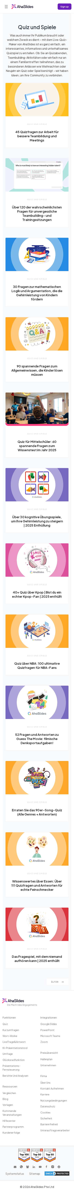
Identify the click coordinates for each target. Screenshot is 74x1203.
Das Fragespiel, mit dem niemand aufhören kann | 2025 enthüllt (37, 958)
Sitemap (34, 1173)
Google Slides (48, 1023)
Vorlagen (8, 1104)
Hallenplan (46, 1059)
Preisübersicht (49, 1052)
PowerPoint (47, 1030)
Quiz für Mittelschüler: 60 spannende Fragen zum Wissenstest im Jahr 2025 (37, 446)
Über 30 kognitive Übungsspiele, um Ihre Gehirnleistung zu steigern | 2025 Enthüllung (37, 521)
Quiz (5, 1023)
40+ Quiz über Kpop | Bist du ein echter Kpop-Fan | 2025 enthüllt (37, 594)
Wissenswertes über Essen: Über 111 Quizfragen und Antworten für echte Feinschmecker (36, 885)
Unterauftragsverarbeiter (55, 1130)
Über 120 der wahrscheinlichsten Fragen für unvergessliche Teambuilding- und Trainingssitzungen (37, 213)
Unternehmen (48, 1065)
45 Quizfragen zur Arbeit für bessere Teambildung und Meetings (37, 136)
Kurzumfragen (11, 1030)
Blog (5, 1098)
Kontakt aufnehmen (52, 1088)
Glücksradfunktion (14, 1059)
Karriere (45, 1094)
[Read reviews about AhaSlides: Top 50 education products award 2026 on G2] (37, 1155)
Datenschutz (47, 1106)
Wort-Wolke (10, 1035)
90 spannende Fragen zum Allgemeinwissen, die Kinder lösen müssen (37, 370)
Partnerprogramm (13, 1126)
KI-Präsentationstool (15, 1047)
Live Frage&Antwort (14, 1041)
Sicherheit (46, 1118)
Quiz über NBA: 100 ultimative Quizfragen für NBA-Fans (37, 665)
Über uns (45, 1082)
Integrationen (48, 1017)
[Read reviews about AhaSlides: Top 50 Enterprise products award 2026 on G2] (50, 1155)
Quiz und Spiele (37, 124)
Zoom (44, 1041)
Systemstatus (14, 1173)
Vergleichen (9, 1093)
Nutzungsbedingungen (53, 1100)
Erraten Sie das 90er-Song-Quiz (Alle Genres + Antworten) (37, 812)
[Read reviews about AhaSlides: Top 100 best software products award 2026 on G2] (24, 1155)
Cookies (45, 1112)
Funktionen (9, 1017)
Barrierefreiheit (49, 1124)
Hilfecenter (9, 1120)
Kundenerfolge (11, 1132)
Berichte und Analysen (15, 1075)
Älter (55, 982)
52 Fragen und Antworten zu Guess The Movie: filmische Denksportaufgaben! (37, 739)
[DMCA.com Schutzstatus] (57, 1173)
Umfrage (8, 1053)
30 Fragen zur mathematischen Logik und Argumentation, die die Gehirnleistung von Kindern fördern (37, 293)
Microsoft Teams (50, 1035)
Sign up (64, 6)
